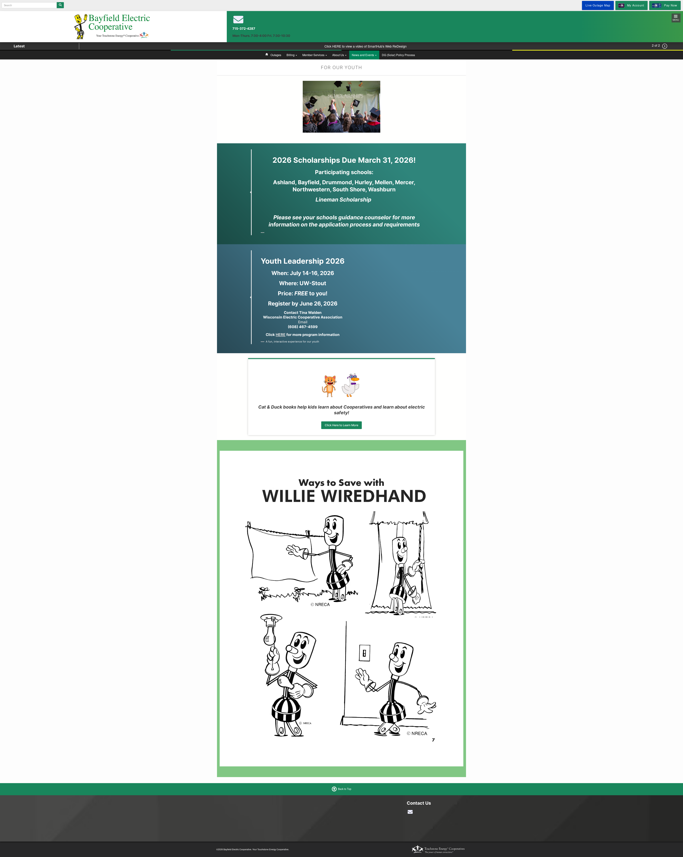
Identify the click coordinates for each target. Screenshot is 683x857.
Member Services (313, 55)
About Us (338, 55)
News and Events (363, 55)
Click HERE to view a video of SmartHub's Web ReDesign (365, 45)
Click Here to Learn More (341, 425)
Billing (291, 55)
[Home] (112, 26)
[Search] (60, 5)
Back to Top (344, 789)
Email (302, 322)
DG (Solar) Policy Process (398, 55)
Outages (276, 55)
